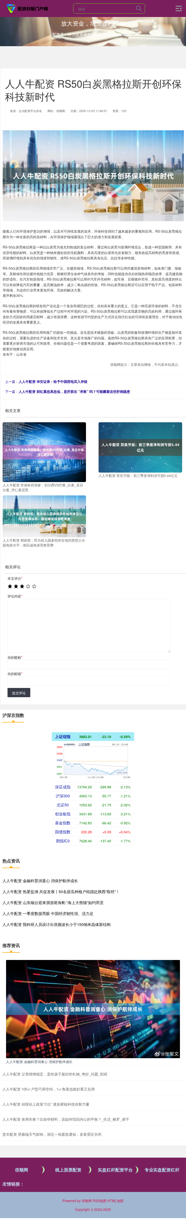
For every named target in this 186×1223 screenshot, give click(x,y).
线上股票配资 (68, 1170)
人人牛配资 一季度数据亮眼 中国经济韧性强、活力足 (47, 913)
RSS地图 (99, 1200)
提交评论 (19, 692)
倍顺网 (21, 1170)
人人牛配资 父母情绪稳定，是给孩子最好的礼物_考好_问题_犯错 (54, 1073)
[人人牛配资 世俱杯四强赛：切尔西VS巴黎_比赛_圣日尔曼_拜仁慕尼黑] (44, 451)
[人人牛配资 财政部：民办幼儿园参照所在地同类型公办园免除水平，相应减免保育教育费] (44, 515)
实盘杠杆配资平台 (115, 1170)
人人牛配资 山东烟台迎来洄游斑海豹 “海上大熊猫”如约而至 (53, 902)
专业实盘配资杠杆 (162, 1170)
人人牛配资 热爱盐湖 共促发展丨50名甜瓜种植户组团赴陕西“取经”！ (61, 891)
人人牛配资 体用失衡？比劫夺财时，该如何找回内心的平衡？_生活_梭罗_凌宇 (65, 1119)
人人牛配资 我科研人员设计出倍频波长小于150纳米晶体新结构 (56, 924)
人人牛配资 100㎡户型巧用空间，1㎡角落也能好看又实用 (48, 1088)
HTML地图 (115, 1200)
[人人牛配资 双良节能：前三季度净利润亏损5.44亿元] (140, 447)
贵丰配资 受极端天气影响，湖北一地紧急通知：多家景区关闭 (51, 1134)
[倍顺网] (27, 8)
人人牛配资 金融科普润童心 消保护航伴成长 (40, 880)
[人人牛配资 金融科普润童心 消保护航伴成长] (93, 1008)
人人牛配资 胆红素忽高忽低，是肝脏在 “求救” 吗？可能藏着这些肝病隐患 (74, 391)
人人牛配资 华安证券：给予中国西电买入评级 (53, 381)
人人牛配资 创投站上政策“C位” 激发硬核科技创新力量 (45, 1104)
